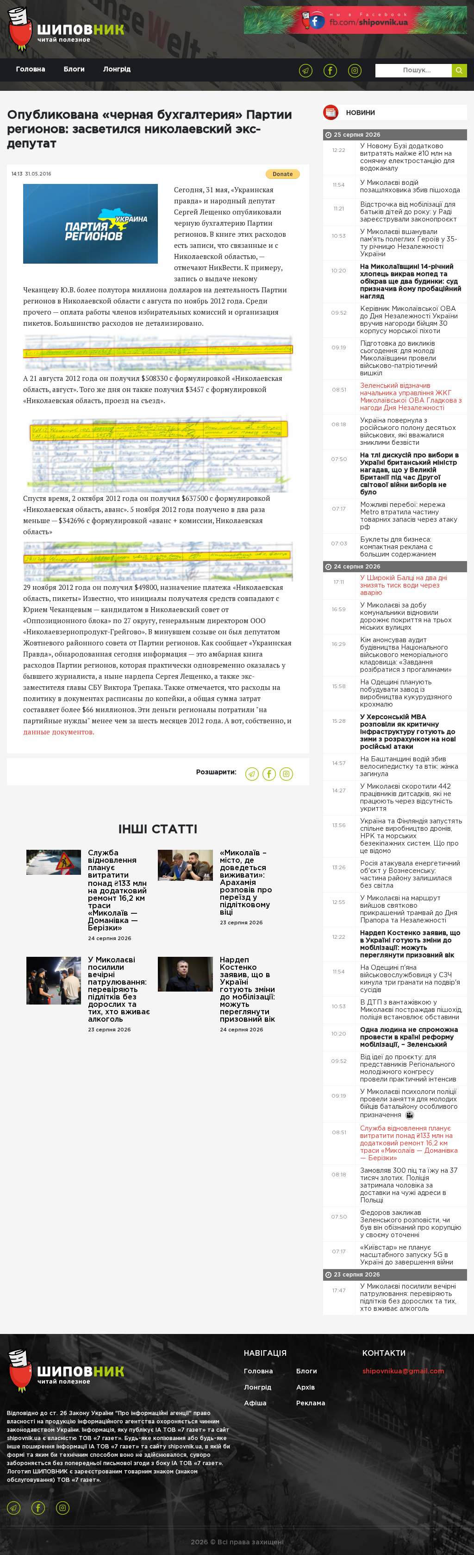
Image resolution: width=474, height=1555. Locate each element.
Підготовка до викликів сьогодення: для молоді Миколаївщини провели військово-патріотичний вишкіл (398, 358)
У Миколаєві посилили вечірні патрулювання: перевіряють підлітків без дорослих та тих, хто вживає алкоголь (119, 990)
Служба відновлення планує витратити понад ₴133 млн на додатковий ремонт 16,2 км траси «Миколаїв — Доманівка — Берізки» (117, 891)
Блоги (74, 69)
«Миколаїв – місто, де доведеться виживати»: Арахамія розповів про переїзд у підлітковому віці (246, 883)
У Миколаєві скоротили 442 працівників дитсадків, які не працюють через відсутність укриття (406, 798)
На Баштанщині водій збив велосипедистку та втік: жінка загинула (409, 767)
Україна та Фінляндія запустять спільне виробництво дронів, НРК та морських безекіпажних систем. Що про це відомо (411, 836)
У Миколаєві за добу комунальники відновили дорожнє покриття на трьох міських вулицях (406, 617)
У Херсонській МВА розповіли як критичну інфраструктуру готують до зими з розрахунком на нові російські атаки (408, 732)
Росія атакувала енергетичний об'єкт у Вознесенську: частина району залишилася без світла (410, 875)
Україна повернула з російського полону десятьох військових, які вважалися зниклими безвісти (408, 432)
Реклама (310, 1403)
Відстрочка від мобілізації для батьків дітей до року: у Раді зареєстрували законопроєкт (409, 212)
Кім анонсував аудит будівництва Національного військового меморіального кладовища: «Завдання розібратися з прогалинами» (407, 655)
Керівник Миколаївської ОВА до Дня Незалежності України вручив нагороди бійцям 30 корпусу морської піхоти (409, 320)
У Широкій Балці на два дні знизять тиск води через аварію (403, 585)
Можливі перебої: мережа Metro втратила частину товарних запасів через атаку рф (408, 516)
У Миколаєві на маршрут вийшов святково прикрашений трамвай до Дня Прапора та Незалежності (408, 909)
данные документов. (58, 731)
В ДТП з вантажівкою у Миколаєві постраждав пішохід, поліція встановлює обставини (411, 1010)
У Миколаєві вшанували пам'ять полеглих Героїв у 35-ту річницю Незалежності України (408, 243)
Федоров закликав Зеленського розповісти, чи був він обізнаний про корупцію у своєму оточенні (411, 1224)
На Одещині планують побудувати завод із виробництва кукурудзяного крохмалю (406, 694)
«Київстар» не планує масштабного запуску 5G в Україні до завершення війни (407, 1255)
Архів (305, 1388)
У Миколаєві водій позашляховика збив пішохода (411, 186)
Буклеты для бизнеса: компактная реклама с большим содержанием (399, 547)
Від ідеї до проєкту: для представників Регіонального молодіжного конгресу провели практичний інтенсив (409, 1068)
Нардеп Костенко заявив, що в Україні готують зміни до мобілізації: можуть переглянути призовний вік (247, 990)
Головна (30, 69)
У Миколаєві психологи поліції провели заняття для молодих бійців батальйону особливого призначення (409, 1103)
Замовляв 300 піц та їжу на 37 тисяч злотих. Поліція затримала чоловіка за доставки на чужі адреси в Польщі (409, 1185)
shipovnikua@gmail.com (403, 1371)
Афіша (255, 1403)
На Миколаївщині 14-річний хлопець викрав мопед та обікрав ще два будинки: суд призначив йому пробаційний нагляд (411, 281)
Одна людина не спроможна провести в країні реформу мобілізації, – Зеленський (409, 1037)
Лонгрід (117, 69)
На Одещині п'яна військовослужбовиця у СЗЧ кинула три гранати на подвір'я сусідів (410, 979)
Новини (360, 113)
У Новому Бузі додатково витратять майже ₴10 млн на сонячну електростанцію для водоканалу (407, 157)
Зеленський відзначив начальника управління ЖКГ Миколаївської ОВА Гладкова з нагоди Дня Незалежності (411, 397)
